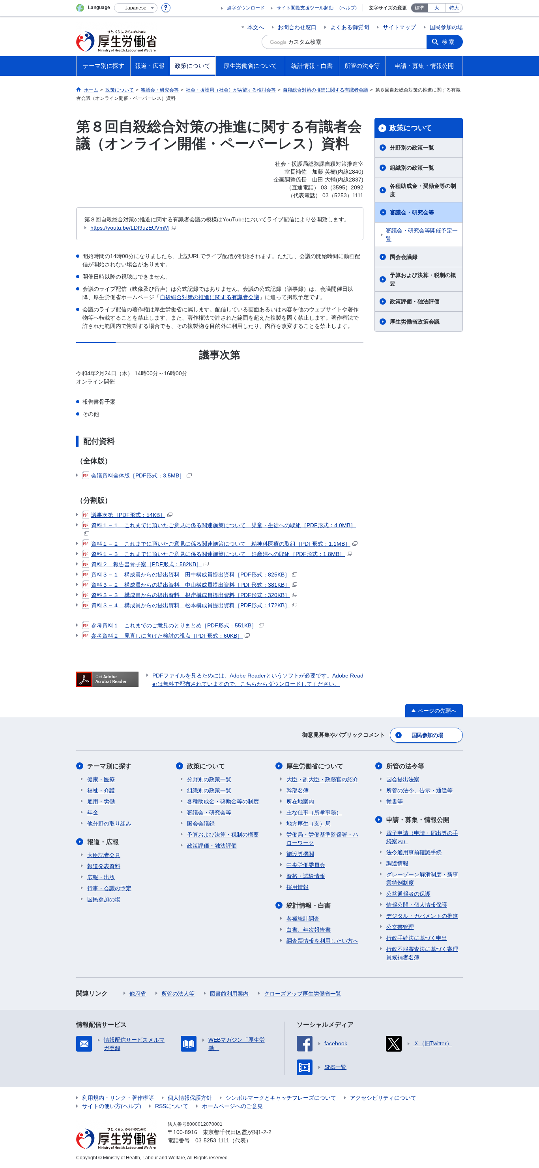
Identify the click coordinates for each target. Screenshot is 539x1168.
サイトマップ (399, 27)
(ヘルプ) (348, 8)
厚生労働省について (314, 766)
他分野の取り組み (109, 823)
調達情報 (397, 863)
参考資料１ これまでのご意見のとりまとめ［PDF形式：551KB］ (174, 625)
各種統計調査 (303, 918)
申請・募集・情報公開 (417, 819)
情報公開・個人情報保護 (416, 905)
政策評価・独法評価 (415, 301)
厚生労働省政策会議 (415, 321)
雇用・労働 (101, 801)
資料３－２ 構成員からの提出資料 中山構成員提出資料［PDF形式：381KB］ (190, 585)
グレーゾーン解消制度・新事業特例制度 (422, 878)
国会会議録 (403, 257)
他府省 (137, 993)
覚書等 (394, 801)
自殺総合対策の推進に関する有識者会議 (209, 297)
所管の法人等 (178, 993)
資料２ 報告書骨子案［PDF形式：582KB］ (146, 564)
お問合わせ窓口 (297, 27)
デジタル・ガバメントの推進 (422, 916)
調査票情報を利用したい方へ (322, 941)
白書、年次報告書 (308, 930)
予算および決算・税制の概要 (423, 279)
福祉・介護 (101, 790)
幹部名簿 (297, 790)
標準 (419, 8)
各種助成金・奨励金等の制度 (423, 190)
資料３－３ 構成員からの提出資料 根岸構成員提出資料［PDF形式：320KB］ (190, 595)
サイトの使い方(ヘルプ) (111, 1106)
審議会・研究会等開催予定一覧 (422, 234)
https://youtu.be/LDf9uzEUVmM (129, 228)
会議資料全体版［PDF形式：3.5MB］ (138, 475)
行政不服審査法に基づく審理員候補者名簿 (422, 953)
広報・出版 (101, 877)
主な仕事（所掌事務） (314, 812)
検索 (448, 42)
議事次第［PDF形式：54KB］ (128, 515)
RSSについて (171, 1106)
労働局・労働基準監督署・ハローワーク (322, 838)
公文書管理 (400, 927)
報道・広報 (103, 842)
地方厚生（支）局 (308, 823)
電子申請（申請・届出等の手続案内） (422, 837)
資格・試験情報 (305, 876)
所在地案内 (300, 801)
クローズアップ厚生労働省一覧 (302, 993)
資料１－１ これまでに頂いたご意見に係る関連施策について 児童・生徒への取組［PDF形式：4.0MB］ (223, 525)
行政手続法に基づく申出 (416, 938)
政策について (410, 128)
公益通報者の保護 (408, 894)
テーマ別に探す (109, 766)
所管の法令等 (405, 766)
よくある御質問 (349, 27)
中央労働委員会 (305, 865)
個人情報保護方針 (190, 1098)
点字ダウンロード (246, 8)
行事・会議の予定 (109, 888)
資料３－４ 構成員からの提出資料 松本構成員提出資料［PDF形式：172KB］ (190, 605)
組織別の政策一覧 (412, 168)
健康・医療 (101, 779)
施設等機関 (300, 854)
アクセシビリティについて (383, 1098)
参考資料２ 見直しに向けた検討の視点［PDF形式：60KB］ (167, 636)
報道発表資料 (103, 866)
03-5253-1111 (212, 1140)
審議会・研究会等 (412, 212)
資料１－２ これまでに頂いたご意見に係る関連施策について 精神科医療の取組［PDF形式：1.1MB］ (220, 544)
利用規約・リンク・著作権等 (118, 1098)
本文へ (255, 27)
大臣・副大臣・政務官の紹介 (322, 779)
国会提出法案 (402, 779)
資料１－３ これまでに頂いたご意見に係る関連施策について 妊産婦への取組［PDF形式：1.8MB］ (218, 554)
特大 (454, 8)
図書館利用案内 (229, 993)
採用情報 (297, 887)
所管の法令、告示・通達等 (419, 790)
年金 (92, 812)
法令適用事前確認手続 (414, 852)
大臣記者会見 (103, 855)
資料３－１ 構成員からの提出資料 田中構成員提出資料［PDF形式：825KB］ (190, 574)
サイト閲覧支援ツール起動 (305, 8)
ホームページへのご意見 (232, 1106)
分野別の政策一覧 (412, 147)
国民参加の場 (446, 27)
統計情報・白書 (308, 905)
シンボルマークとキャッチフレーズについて (281, 1098)
